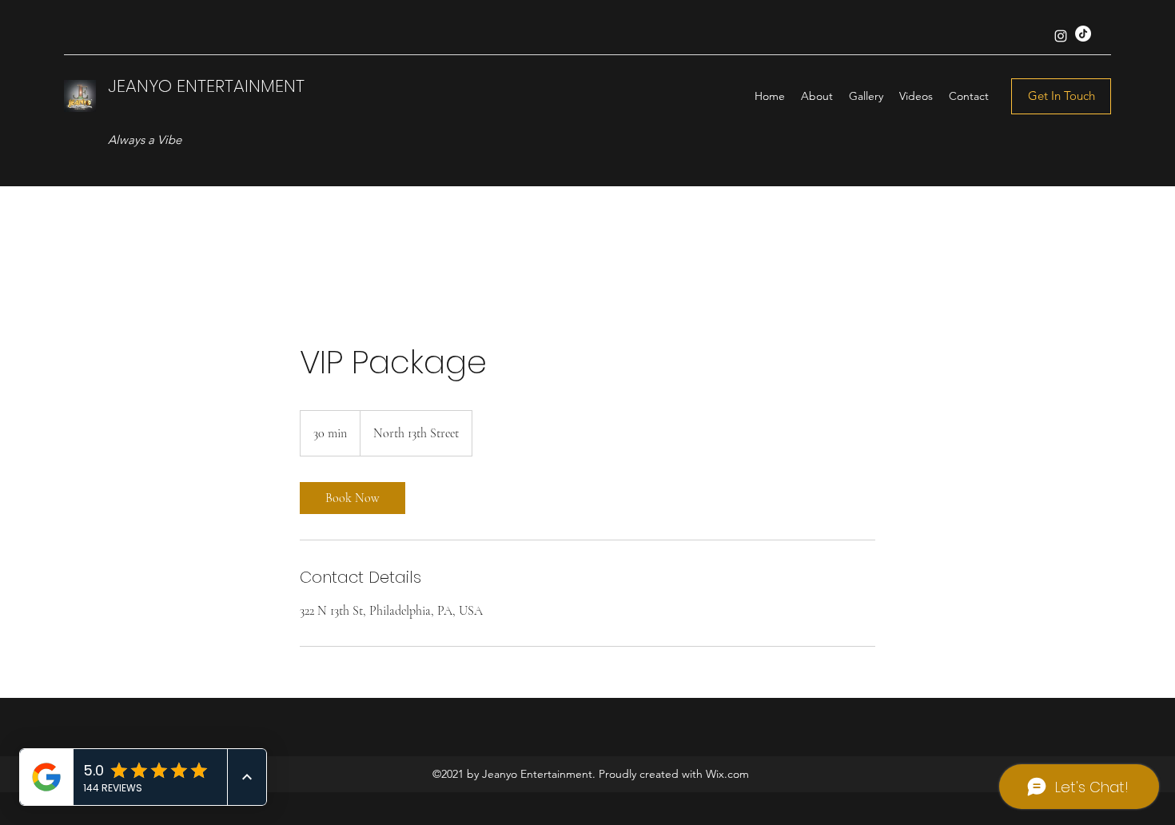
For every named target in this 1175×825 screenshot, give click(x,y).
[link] (352, 498)
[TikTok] (1083, 34)
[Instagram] (1061, 36)
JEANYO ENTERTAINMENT (206, 86)
